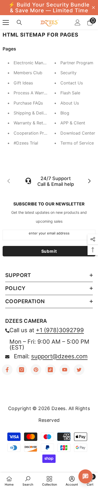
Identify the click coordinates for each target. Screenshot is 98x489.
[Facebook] (7, 369)
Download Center (77, 133)
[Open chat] (85, 476)
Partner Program (76, 62)
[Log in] (77, 22)
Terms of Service (77, 143)
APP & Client (72, 122)
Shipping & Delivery (33, 113)
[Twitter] (79, 369)
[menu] (6, 22)
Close (93, 8)
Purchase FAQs (28, 103)
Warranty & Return (31, 122)
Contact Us (71, 82)
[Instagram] (21, 369)
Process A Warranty (33, 92)
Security (68, 72)
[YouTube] (64, 369)
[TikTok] (50, 369)
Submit (49, 251)
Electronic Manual (31, 62)
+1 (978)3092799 (60, 330)
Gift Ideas (23, 82)
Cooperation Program (35, 133)
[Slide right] (89, 181)
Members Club (28, 72)
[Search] (19, 22)
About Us (69, 103)
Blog (64, 113)
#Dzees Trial (26, 143)
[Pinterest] (36, 369)
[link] (28, 481)
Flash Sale (70, 92)
